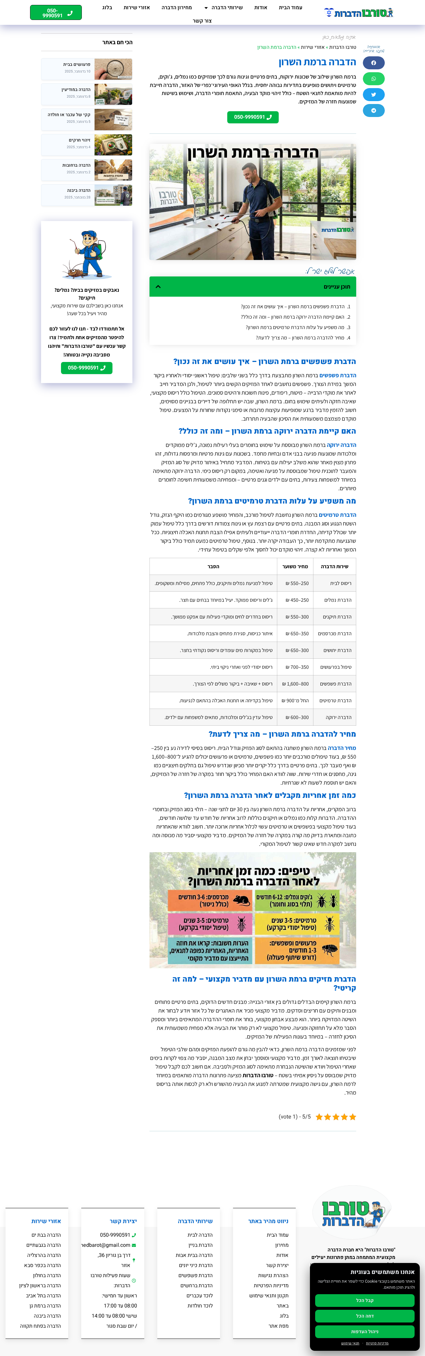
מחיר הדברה (342, 748)
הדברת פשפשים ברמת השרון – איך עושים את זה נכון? (293, 306)
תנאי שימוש (350, 1343)
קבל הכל (365, 1300)
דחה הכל (365, 1316)
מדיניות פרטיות (377, 1343)
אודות (260, 8)
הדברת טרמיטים (337, 515)
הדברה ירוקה (341, 445)
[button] (374, 62)
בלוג (107, 8)
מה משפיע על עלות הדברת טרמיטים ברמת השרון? (295, 327)
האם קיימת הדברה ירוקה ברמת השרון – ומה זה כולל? (292, 316)
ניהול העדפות (364, 1331)
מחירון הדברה (177, 8)
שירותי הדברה (227, 8)
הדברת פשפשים (337, 375)
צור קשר (202, 21)
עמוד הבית (290, 8)
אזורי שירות (137, 8)
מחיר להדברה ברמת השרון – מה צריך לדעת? (300, 337)
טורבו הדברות (342, 47)
